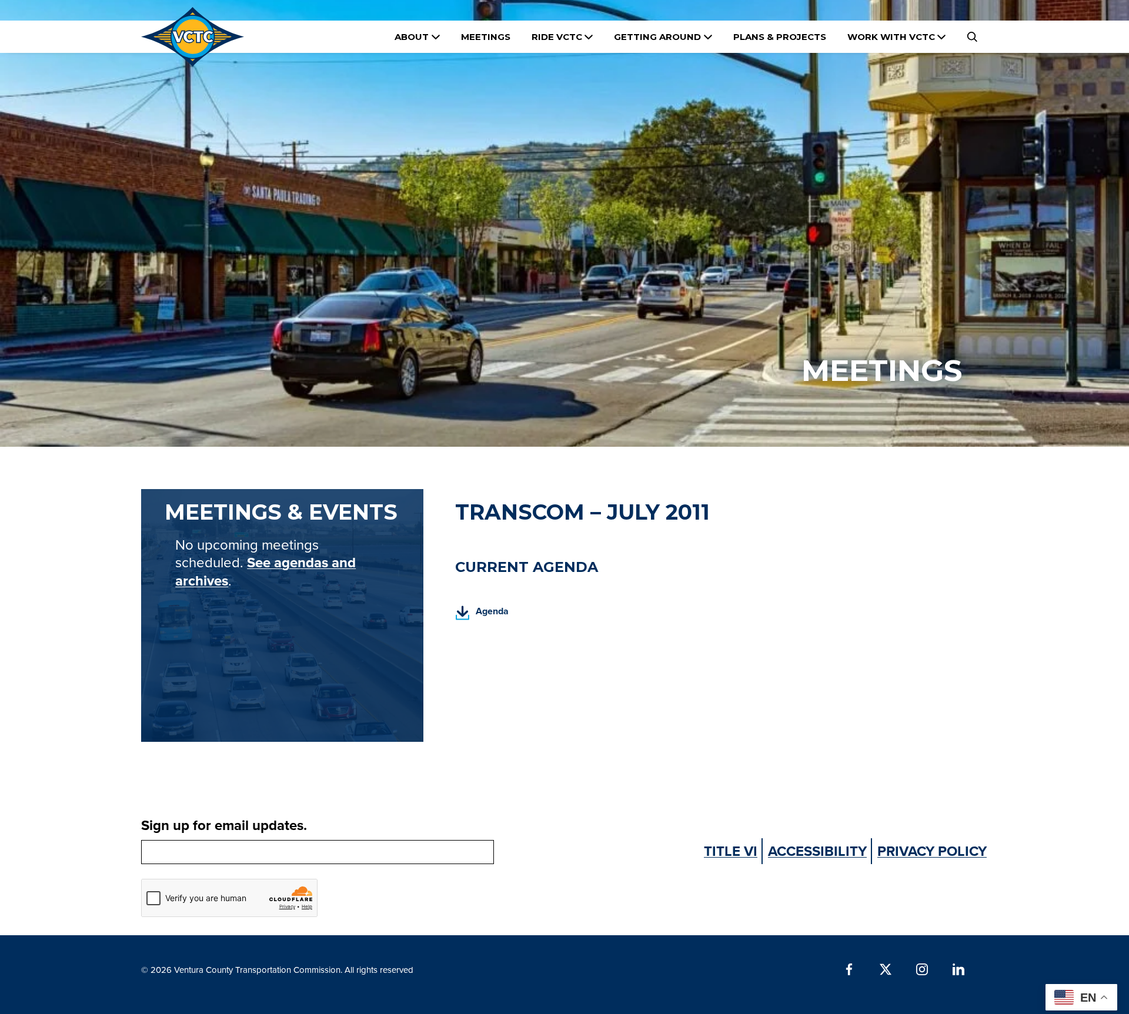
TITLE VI (730, 851)
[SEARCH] (972, 37)
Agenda (482, 614)
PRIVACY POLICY (932, 851)
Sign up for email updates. (224, 825)
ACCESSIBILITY (817, 851)
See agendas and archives (265, 571)
